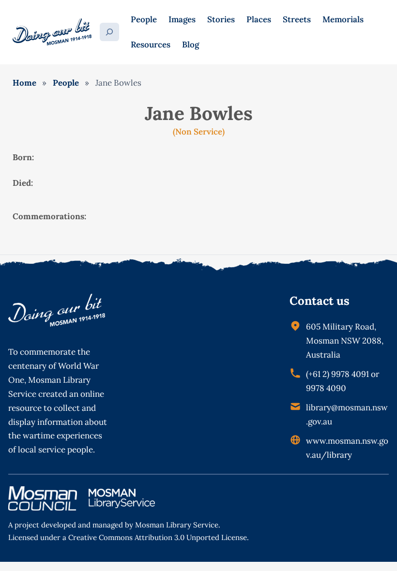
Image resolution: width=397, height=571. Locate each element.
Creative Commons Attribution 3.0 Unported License (157, 537)
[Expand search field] (109, 32)
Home (24, 82)
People (66, 82)
